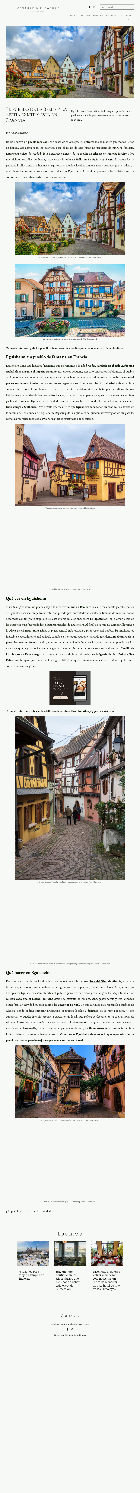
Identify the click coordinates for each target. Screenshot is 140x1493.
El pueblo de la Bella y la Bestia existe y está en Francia (36, 115)
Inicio (73, 15)
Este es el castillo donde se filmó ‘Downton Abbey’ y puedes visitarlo (72, 711)
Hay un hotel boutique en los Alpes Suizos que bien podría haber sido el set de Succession (68, 1280)
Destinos (84, 15)
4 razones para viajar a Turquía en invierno (31, 1275)
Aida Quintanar (19, 132)
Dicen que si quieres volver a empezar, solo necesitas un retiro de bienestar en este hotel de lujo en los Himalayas (106, 1280)
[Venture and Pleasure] (38, 11)
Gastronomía (113, 15)
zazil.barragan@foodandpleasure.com (70, 1323)
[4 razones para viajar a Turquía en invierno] (33, 1253)
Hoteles (97, 15)
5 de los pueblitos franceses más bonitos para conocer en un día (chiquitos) (76, 348)
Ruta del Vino (98, 981)
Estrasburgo (13, 407)
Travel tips (128, 17)
